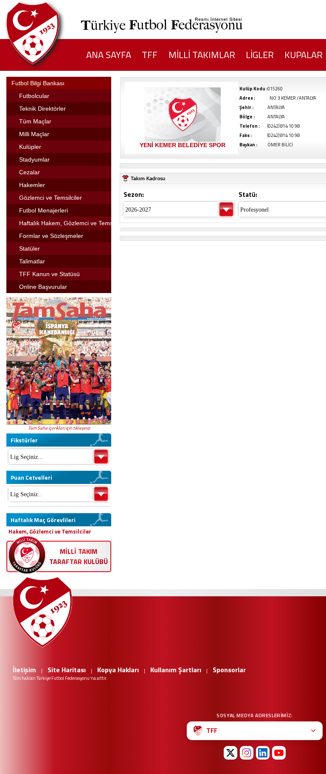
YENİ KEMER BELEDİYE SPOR (182, 145)
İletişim (24, 670)
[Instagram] (246, 753)
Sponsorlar (229, 670)
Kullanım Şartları (175, 670)
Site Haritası (67, 670)
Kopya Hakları (118, 670)
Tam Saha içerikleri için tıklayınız (59, 428)
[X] (230, 753)
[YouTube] (279, 753)
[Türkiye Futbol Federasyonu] (46, 33)
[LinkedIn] (263, 753)
